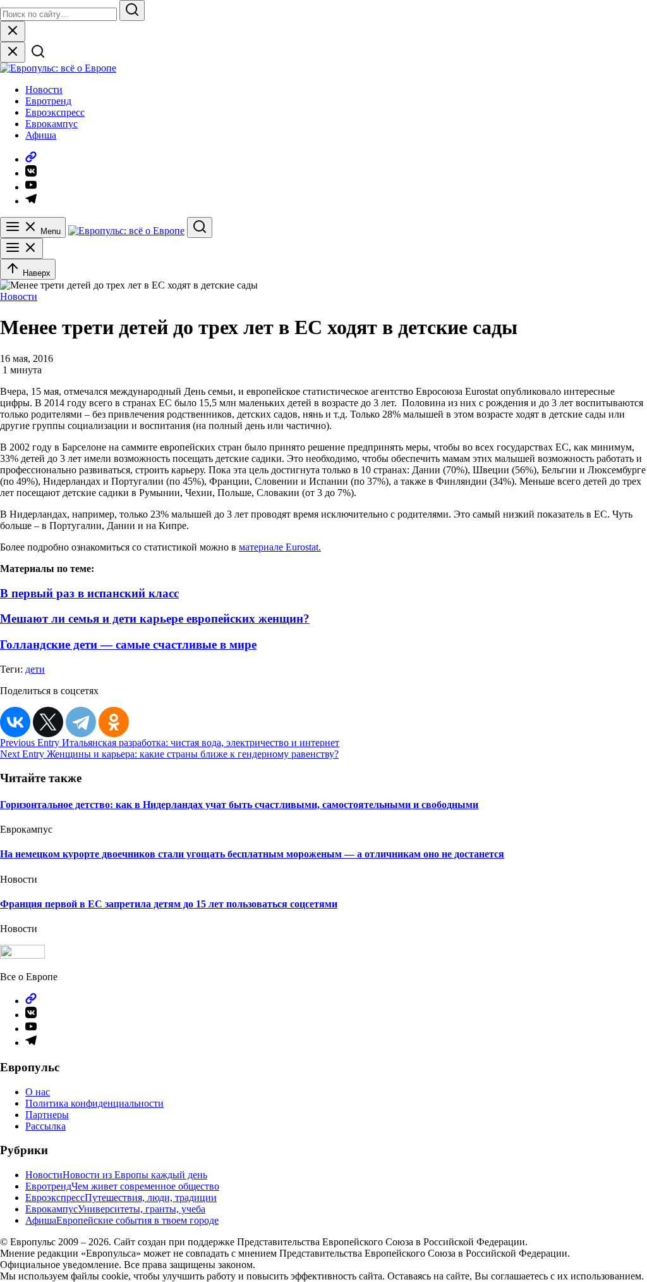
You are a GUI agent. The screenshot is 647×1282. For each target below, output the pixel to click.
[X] (48, 722)
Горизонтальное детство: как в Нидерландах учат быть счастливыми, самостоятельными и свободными (239, 804)
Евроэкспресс (55, 112)
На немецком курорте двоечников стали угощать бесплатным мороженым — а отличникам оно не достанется (252, 854)
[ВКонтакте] (15, 722)
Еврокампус (51, 123)
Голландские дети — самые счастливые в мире (128, 644)
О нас (37, 1091)
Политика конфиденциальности (94, 1103)
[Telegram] (81, 722)
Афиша (40, 135)
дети (35, 669)
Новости (44, 89)
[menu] (21, 248)
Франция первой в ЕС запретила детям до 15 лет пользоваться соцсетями (168, 904)
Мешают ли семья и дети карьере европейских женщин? (155, 618)
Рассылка (45, 1126)
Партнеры (47, 1114)
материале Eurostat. (280, 547)
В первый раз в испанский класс (89, 593)
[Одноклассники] (114, 722)
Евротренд (48, 101)
